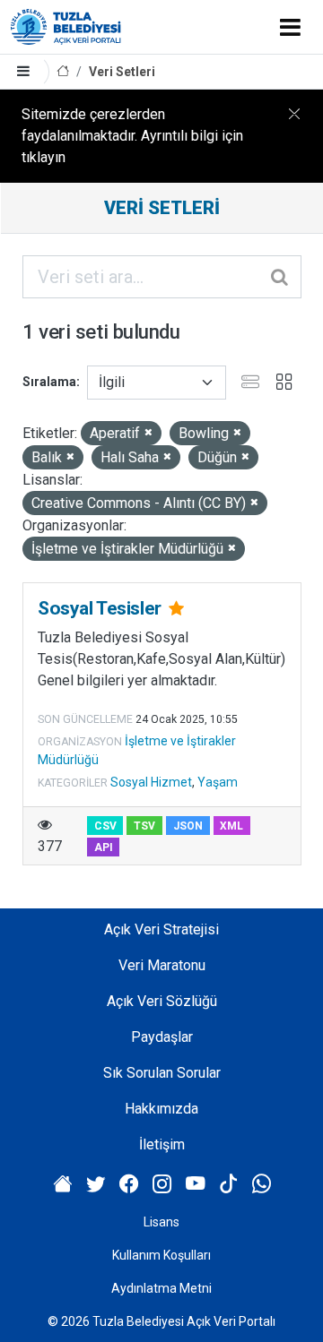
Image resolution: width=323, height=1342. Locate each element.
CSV (105, 826)
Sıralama (49, 381)
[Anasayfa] (63, 72)
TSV (144, 826)
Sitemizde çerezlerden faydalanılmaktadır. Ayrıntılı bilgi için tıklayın (132, 136)
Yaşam (217, 782)
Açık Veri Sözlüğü (162, 1001)
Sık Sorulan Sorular (162, 1072)
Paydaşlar (162, 1036)
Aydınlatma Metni (161, 1288)
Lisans (161, 1222)
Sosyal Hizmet (151, 782)
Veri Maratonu (161, 965)
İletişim (162, 1144)
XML (231, 826)
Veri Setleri (122, 72)
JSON (188, 826)
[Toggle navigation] (290, 27)
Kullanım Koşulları (161, 1255)
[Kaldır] (148, 433)
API (103, 847)
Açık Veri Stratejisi (161, 929)
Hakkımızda (161, 1108)
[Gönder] (280, 276)
